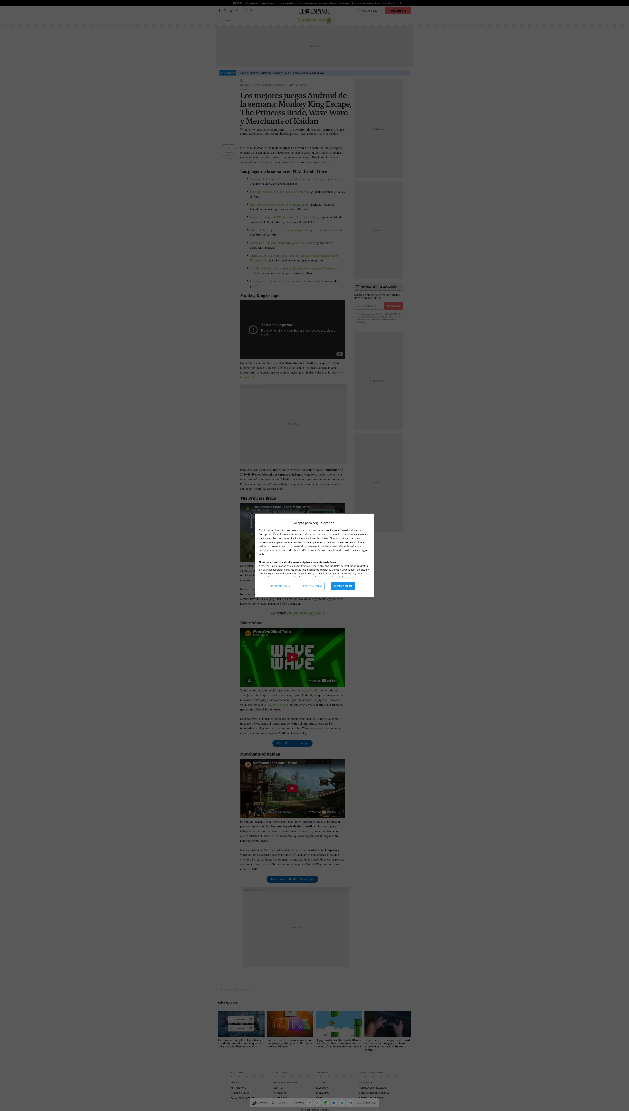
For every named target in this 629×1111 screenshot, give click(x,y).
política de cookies (341, 550)
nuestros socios (307, 530)
